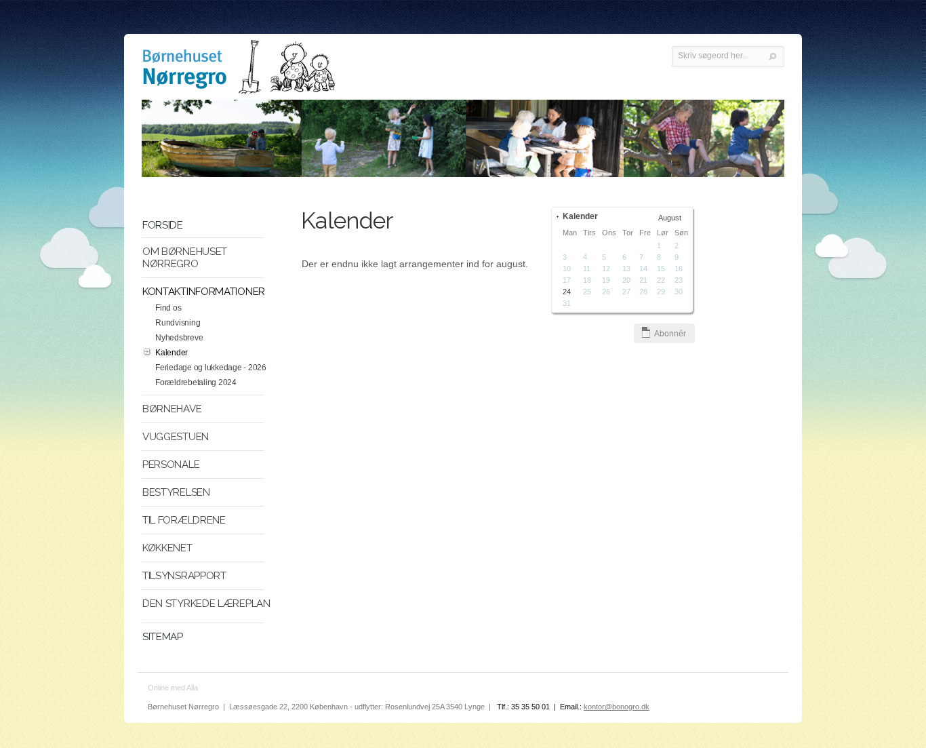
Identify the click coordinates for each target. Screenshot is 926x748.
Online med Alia (173, 688)
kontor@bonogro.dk (616, 707)
